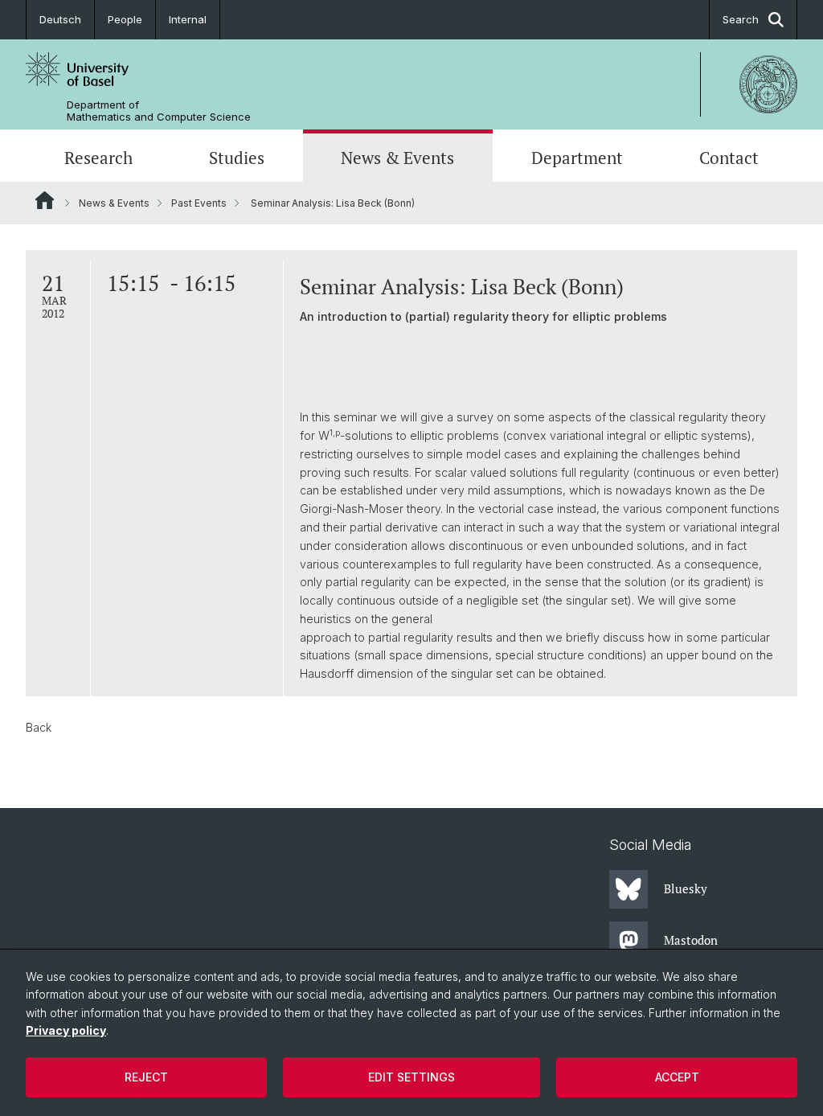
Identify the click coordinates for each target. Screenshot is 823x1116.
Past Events (199, 203)
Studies (236, 157)
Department (577, 157)
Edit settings (411, 1077)
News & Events (397, 157)
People (125, 19)
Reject (146, 1077)
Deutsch (60, 19)
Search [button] (741, 19)
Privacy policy (66, 1030)
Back (38, 727)
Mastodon (691, 940)
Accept (677, 1077)
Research (98, 157)
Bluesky (685, 888)
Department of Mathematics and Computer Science (159, 111)
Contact (729, 157)
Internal (188, 19)
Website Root (44, 200)
